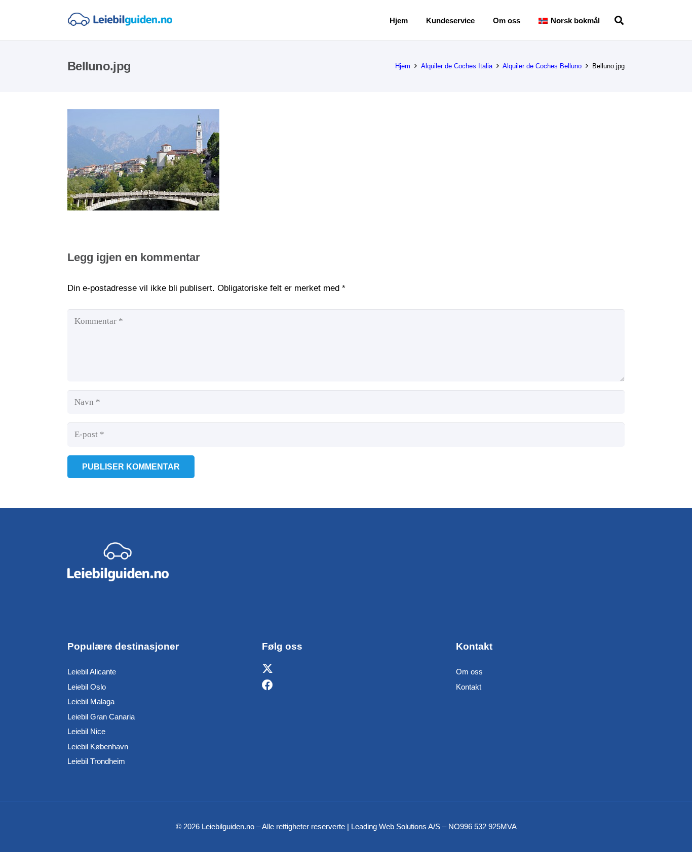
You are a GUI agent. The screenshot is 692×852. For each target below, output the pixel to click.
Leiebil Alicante (91, 671)
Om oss (469, 671)
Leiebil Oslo (86, 687)
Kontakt (468, 687)
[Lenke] (119, 20)
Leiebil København (97, 746)
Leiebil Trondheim (96, 761)
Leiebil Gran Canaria (101, 716)
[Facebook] (267, 685)
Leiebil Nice (86, 731)
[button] (607, 20)
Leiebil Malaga (90, 701)
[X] (267, 669)
